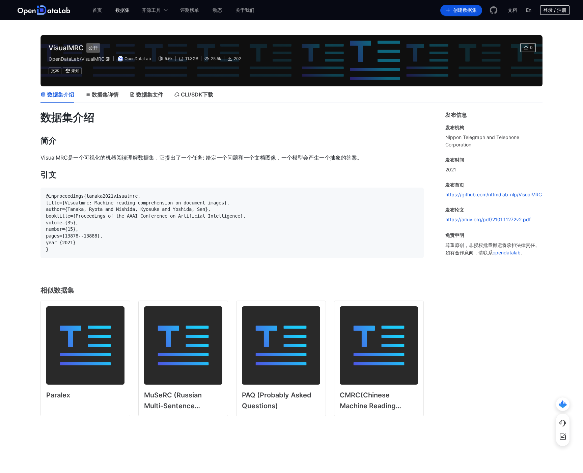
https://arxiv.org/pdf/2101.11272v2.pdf (488, 219)
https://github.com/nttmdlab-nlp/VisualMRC (493, 194)
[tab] (57, 94)
